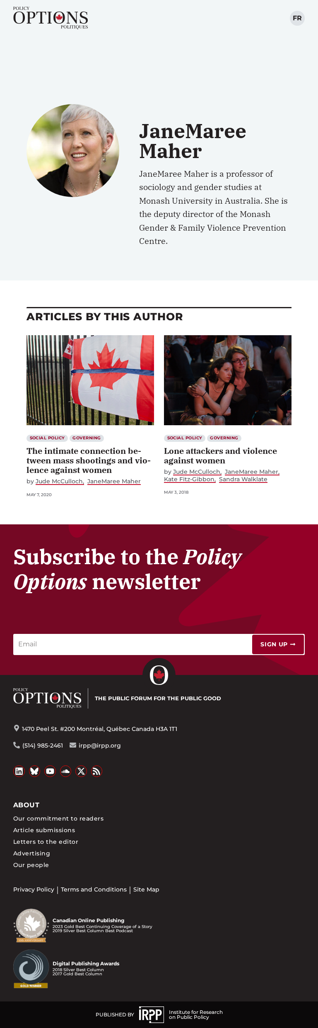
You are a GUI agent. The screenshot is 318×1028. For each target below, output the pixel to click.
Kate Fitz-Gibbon (189, 479)
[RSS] (97, 771)
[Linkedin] (19, 771)
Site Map (146, 889)
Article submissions (44, 830)
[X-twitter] (81, 771)
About (26, 805)
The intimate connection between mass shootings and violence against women (88, 460)
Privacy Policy (33, 889)
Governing (86, 438)
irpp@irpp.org (100, 745)
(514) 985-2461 (42, 745)
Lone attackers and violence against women (220, 455)
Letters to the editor (45, 841)
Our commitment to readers (58, 818)
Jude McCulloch (59, 481)
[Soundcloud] (66, 771)
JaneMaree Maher (114, 481)
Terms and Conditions (94, 889)
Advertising (31, 853)
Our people (31, 865)
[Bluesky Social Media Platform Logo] (35, 771)
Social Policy (47, 438)
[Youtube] (50, 771)
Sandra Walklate (243, 479)
